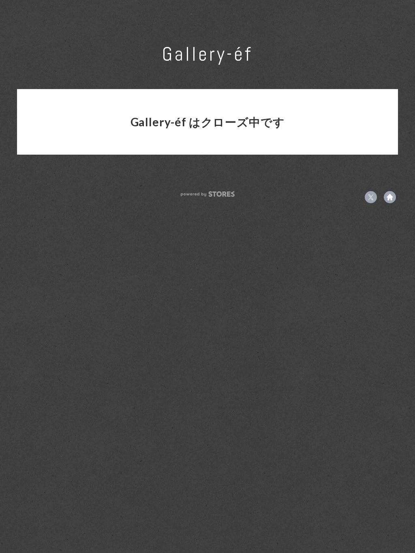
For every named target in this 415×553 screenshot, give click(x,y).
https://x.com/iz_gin (371, 197)
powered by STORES (207, 194)
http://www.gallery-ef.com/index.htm (390, 197)
